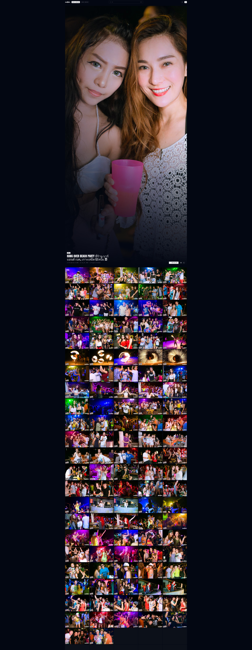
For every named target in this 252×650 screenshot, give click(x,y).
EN (182, 2)
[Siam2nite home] (67, 2)
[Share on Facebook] (181, 263)
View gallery (174, 262)
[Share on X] (184, 263)
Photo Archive (75, 2)
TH (185, 2)
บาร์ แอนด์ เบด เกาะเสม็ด (73, 262)
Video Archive (84, 2)
